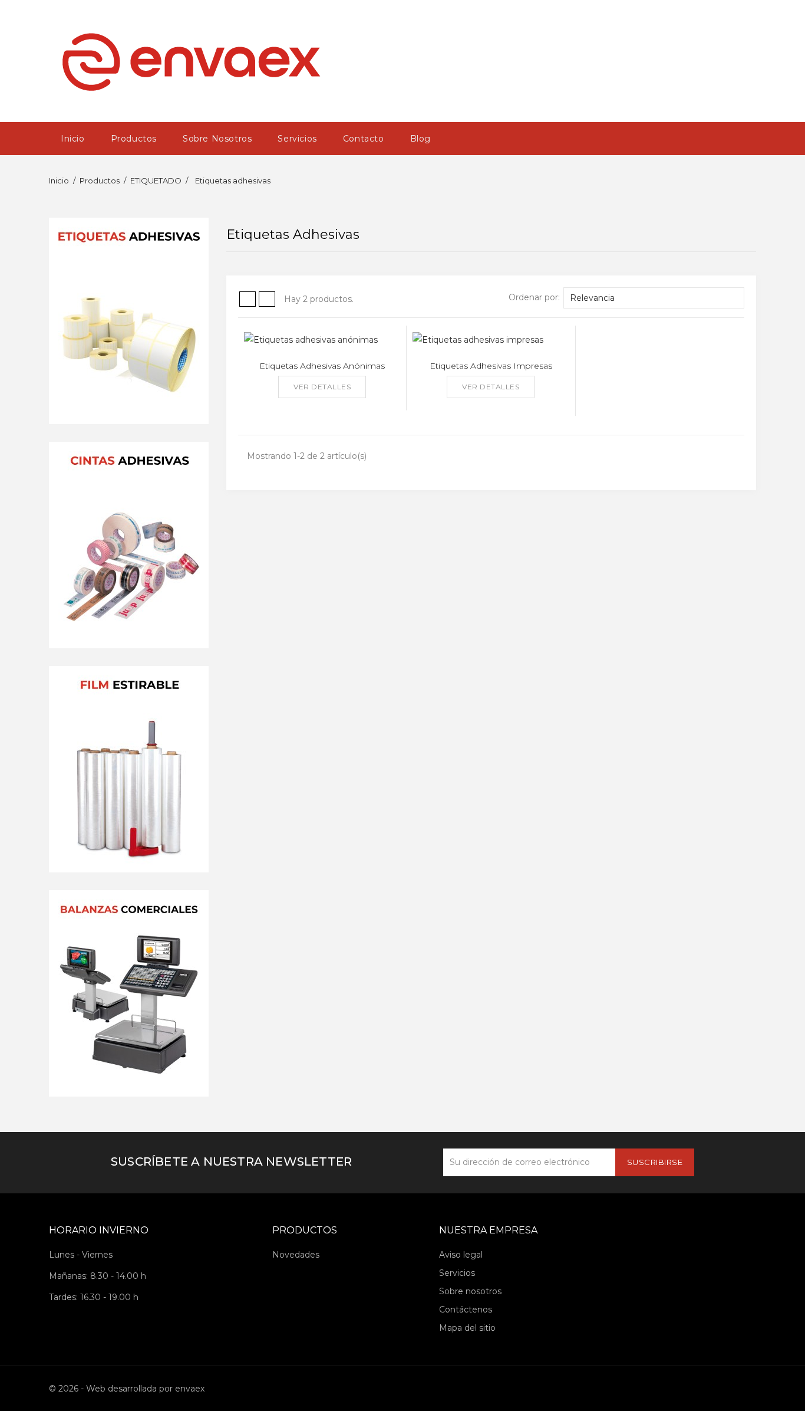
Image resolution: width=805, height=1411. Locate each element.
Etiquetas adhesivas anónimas (322, 365)
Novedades (295, 1254)
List (267, 299)
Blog (420, 138)
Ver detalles (322, 386)
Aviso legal (461, 1254)
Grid (247, 299)
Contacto (363, 138)
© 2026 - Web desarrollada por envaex (126, 1388)
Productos (134, 138)
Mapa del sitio (467, 1328)
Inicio (73, 138)
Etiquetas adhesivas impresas (491, 365)
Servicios (297, 138)
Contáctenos (465, 1309)
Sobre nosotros (217, 138)
